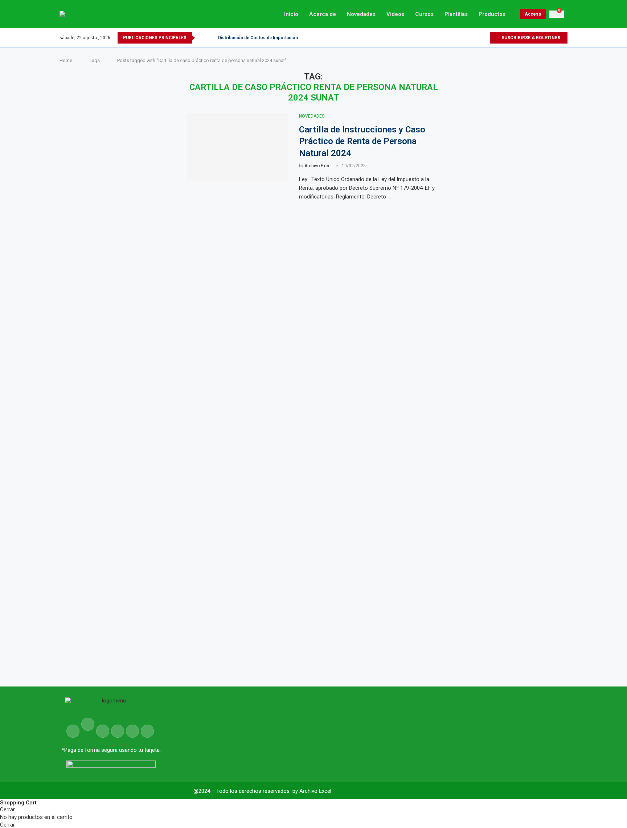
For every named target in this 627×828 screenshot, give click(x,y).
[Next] (211, 38)
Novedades (361, 14)
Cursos (424, 14)
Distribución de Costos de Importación (258, 37)
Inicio (291, 14)
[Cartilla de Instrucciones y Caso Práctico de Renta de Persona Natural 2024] (237, 147)
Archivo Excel (318, 165)
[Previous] (202, 38)
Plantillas (456, 14)
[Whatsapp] (483, 38)
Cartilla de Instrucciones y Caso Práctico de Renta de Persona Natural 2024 (362, 141)
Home (66, 60)
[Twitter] (469, 38)
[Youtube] (475, 38)
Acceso (533, 14)
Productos (492, 14)
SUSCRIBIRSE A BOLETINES (530, 37)
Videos (395, 14)
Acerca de (322, 14)
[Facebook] (462, 38)
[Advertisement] (512, 340)
